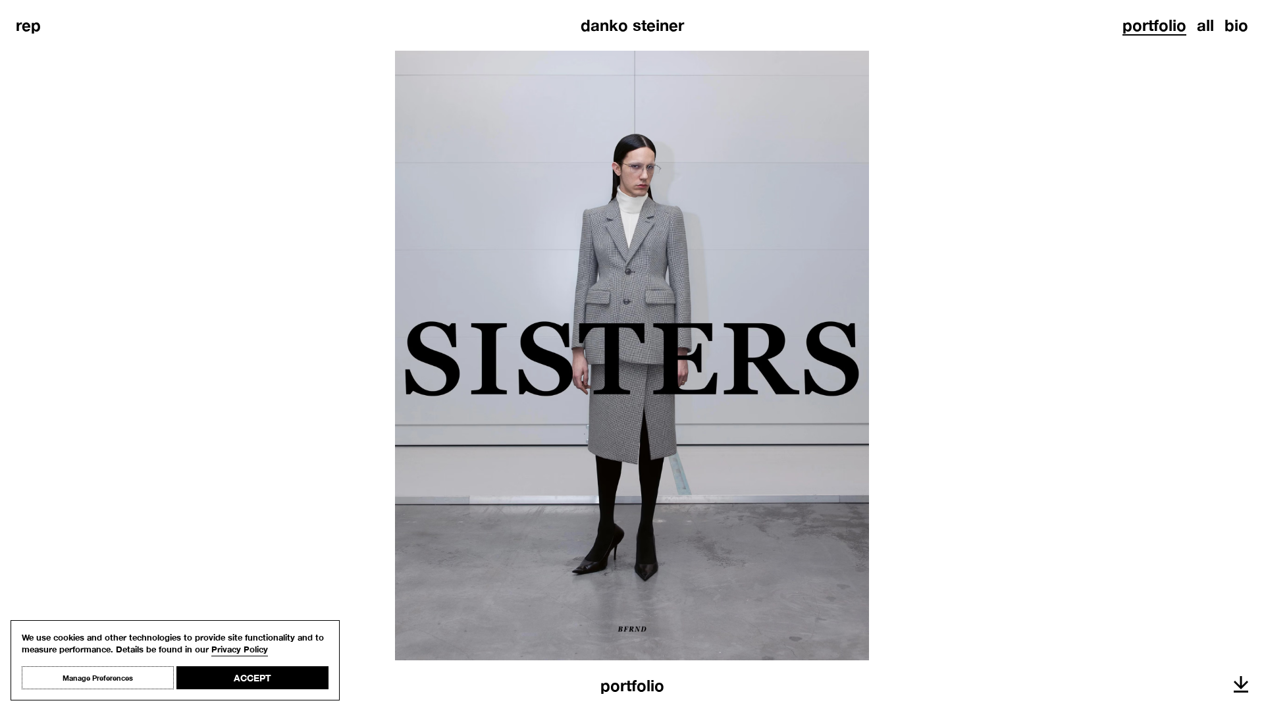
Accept (252, 677)
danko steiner (632, 25)
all (1205, 25)
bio (1236, 25)
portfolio (1154, 25)
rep (28, 25)
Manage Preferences (98, 677)
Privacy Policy (239, 649)
